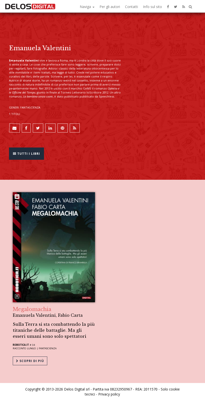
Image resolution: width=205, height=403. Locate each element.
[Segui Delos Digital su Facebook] (168, 6)
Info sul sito (152, 6)
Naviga (86, 6)
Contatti (131, 6)
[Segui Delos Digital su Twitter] (176, 6)
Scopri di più (31, 361)
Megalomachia (32, 309)
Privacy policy (109, 394)
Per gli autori (110, 6)
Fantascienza (47, 348)
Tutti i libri (28, 154)
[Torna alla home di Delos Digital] (30, 6)
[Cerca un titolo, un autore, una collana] (190, 7)
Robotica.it (21, 344)
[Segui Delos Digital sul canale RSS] (184, 6)
